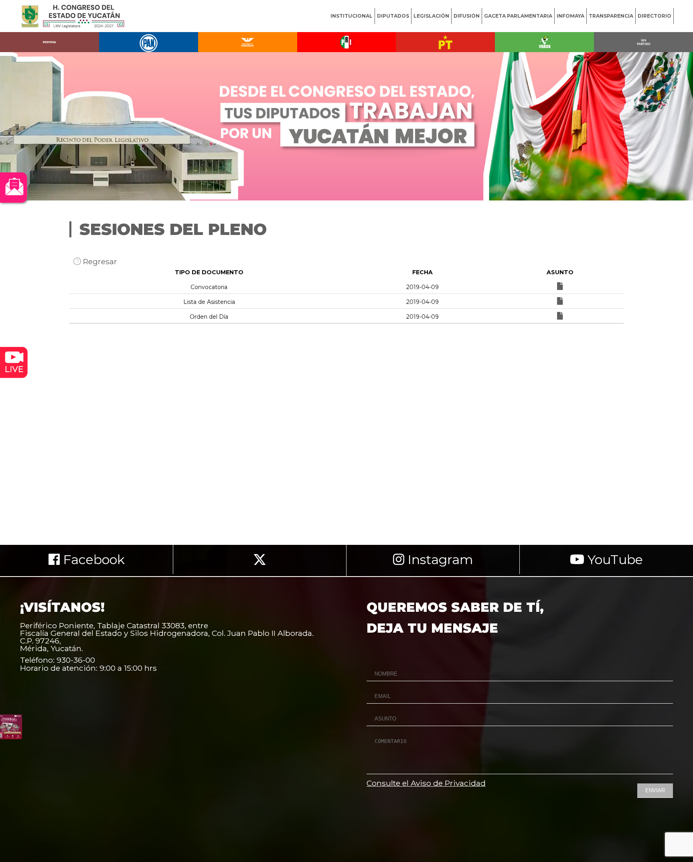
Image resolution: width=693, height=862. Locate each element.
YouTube (613, 559)
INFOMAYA (570, 16)
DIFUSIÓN (467, 16)
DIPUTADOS (393, 16)
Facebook (92, 559)
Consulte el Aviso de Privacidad (426, 783)
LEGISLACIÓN (431, 16)
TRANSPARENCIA (611, 16)
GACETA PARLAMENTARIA (518, 16)
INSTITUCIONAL (351, 16)
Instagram (438, 559)
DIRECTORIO (654, 16)
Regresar (99, 261)
